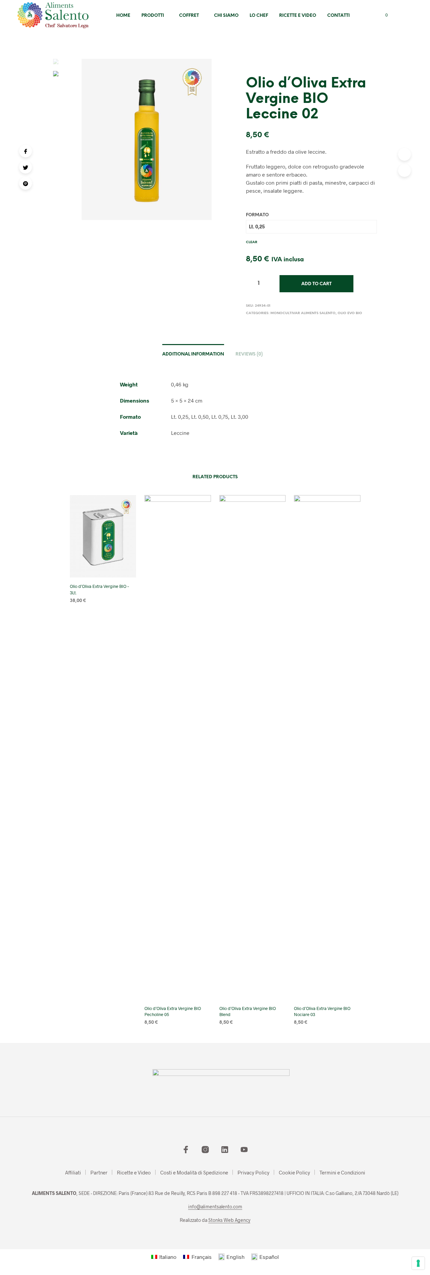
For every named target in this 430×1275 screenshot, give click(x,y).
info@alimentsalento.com (215, 1206)
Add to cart (316, 284)
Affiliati (73, 1172)
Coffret (189, 15)
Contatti (338, 15)
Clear (251, 242)
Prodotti (152, 15)
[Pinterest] (25, 183)
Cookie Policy (294, 1172)
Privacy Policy (253, 1172)
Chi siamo (226, 15)
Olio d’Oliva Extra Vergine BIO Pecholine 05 (172, 1011)
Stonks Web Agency (229, 1220)
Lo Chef (259, 15)
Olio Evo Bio (350, 313)
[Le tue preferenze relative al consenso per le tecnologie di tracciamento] (418, 1263)
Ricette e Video (297, 15)
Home (123, 15)
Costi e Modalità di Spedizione (194, 1172)
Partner (99, 1172)
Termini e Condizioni (342, 1172)
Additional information (193, 354)
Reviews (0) (249, 354)
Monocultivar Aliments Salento (303, 313)
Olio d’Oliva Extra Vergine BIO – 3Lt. (99, 589)
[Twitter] (25, 167)
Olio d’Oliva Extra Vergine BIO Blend (247, 1011)
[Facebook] (25, 151)
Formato (257, 215)
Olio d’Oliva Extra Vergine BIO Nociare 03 (322, 1011)
